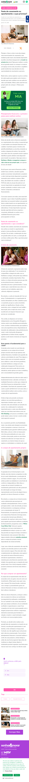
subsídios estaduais (21, 537)
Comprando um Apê (11, 8)
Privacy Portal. (8, 770)
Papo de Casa (4, 757)
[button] (8, 778)
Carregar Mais (14, 732)
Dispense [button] (17, 775)
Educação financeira (17, 699)
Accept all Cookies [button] (8, 775)
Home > (4, 8)
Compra (5, 699)
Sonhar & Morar (6, 2)
